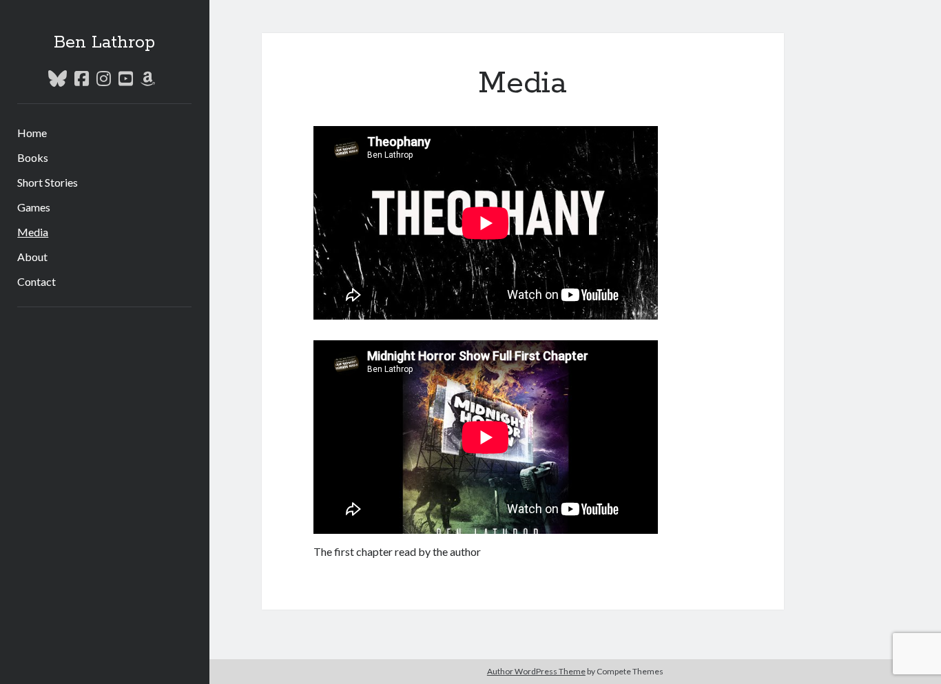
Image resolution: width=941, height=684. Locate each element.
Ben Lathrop (104, 43)
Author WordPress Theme (536, 671)
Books (32, 157)
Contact (36, 281)
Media (32, 231)
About (32, 256)
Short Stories (47, 182)
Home (32, 132)
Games (33, 207)
